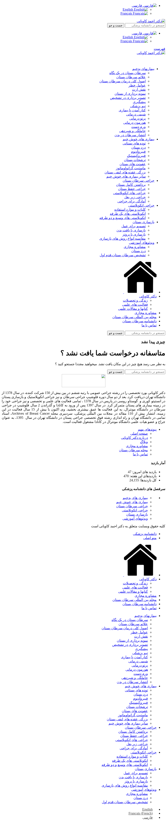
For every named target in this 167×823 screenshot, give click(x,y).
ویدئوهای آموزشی (135, 518)
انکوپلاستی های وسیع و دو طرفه (122, 218)
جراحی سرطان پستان (132, 506)
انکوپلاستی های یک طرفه (128, 214)
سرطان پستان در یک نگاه (127, 73)
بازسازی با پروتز (134, 234)
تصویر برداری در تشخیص (128, 98)
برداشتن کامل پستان (131, 185)
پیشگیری (139, 102)
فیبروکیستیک (136, 156)
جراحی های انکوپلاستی (129, 193)
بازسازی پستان (137, 514)
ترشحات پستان (135, 160)
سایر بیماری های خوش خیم (126, 176)
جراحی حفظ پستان (132, 189)
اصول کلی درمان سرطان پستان (122, 81)
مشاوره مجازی (135, 247)
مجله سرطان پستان (133, 450)
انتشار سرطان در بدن (130, 135)
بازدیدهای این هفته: (143, 476)
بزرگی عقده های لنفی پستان (125, 172)
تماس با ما (140, 454)
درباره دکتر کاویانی (134, 437)
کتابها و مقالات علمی (133, 309)
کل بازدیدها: (148, 480)
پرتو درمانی (137, 118)
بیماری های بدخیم (135, 498)
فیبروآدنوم (138, 151)
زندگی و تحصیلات (135, 300)
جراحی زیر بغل (135, 197)
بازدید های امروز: (144, 472)
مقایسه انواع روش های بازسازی (122, 238)
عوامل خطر (137, 85)
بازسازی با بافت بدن (131, 230)
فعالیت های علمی (135, 304)
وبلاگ (144, 442)
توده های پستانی (134, 143)
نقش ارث (139, 89)
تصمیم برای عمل (133, 226)
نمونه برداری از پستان (130, 93)
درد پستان (138, 147)
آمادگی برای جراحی (131, 201)
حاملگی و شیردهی (132, 131)
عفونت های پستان (133, 164)
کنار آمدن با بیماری (132, 110)
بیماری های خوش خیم (132, 502)
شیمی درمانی (136, 114)
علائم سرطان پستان (131, 77)
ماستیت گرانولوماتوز (131, 168)
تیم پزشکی (138, 106)
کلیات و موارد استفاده (130, 209)
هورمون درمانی (134, 122)
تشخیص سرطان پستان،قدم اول (123, 255)
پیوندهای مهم (147, 429)
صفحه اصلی (139, 433)
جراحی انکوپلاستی (135, 510)
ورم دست (138, 127)
